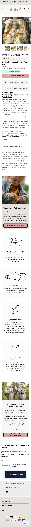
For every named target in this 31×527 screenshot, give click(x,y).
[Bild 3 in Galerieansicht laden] (20, 48)
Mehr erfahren (5, 460)
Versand (9, 68)
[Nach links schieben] (2, 49)
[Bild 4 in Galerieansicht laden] (26, 48)
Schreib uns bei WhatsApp (15, 225)
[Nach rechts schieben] (29, 49)
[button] (25, 9)
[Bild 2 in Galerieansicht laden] (14, 48)
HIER (3, 169)
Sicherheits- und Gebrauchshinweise (12, 146)
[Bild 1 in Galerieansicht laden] (7, 48)
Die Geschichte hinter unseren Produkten (15, 434)
